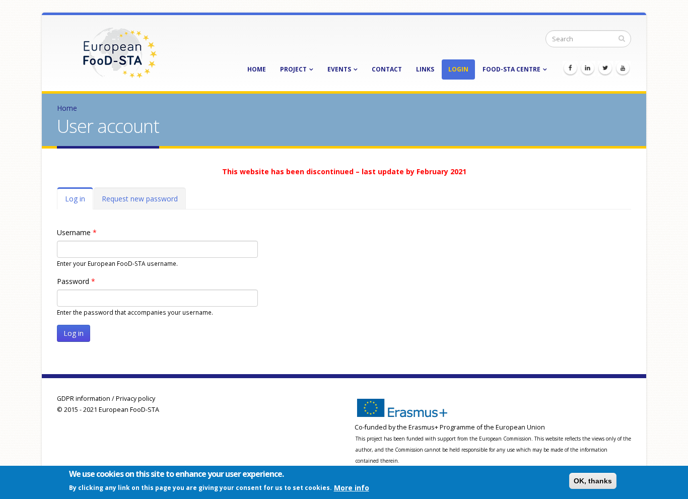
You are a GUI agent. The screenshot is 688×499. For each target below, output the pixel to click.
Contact (387, 69)
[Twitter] (605, 68)
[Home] (120, 52)
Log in (79, 201)
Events (339, 69)
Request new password (140, 198)
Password (76, 281)
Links (425, 69)
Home (256, 69)
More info (351, 487)
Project (293, 69)
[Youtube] (623, 68)
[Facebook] (570, 68)
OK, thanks (593, 481)
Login (458, 69)
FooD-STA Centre (511, 69)
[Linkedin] (587, 68)
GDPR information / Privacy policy (106, 398)
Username (77, 232)
